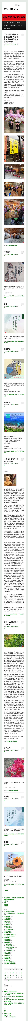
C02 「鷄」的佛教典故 (9, 962)
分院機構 (6, 25)
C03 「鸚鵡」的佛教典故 (9, 963)
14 (16, 974)
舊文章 (6, 890)
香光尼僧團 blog (11, 9)
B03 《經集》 (7, 937)
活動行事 (6, 22)
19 (10, 975)
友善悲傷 (7, 402)
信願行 (6, 796)
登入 (5, 1012)
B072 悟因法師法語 (19, 341)
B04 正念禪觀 (7, 939)
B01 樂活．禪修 (7, 932)
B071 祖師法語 (9, 945)
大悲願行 (7, 252)
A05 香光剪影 (10, 245)
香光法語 (20, 25)
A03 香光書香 (7, 918)
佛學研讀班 (18, 22)
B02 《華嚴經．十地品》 (9, 934)
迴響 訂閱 (7, 1015)
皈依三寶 (7, 748)
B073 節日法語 (18, 296)
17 (5, 975)
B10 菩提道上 (7, 955)
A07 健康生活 (7, 924)
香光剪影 (12, 22)
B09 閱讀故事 (7, 953)
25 (8, 977)
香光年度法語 (7, 28)
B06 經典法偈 (7, 942)
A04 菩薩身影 (7, 919)
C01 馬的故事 (7, 960)
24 (5, 977)
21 (16, 975)
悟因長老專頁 (13, 25)
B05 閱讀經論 (7, 940)
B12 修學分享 (7, 958)
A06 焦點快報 (7, 923)
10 (5, 974)
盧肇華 (5, 991)
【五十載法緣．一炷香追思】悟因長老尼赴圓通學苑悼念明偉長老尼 (11, 38)
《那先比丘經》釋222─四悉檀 (11, 460)
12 (10, 974)
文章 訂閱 (7, 1013)
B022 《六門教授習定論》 (10, 936)
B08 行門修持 (7, 952)
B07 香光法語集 (10, 296)
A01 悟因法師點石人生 (9, 911)
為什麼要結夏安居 (12, 991)
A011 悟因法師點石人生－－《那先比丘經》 (14, 913)
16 (21, 974)
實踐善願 (7, 349)
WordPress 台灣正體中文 (9, 1016)
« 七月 (8, 980)
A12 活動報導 (7, 931)
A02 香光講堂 (10, 741)
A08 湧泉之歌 (7, 926)
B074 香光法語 (18, 394)
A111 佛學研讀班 (9, 929)
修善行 (6, 842)
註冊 (5, 1010)
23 (21, 975)
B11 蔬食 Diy (7, 957)
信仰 (5, 304)
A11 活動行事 (7, 927)
